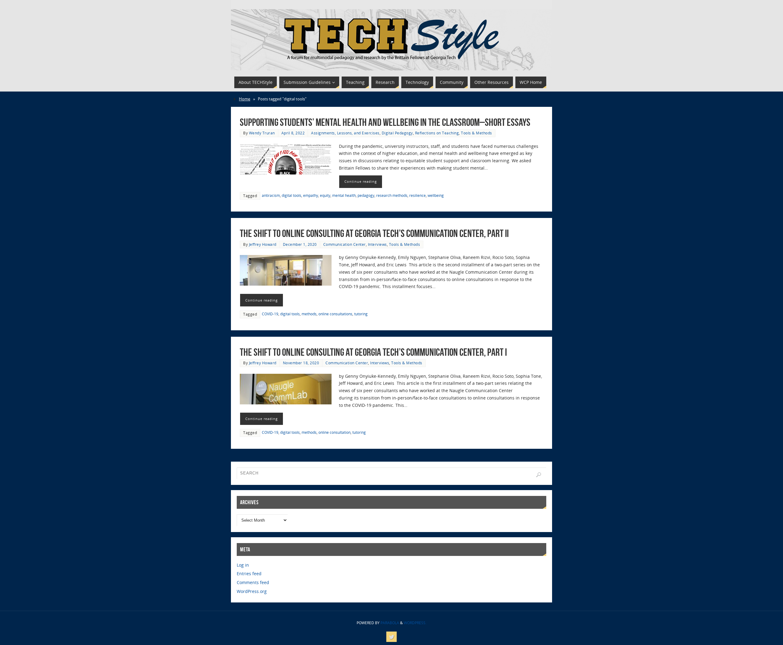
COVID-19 (270, 313)
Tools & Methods (476, 132)
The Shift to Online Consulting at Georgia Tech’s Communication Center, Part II (374, 233)
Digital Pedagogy (397, 132)
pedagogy (366, 195)
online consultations (335, 313)
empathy (310, 195)
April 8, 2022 (293, 132)
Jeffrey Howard (262, 244)
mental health (344, 195)
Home (244, 99)
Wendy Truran (262, 132)
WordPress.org (252, 591)
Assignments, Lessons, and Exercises (345, 132)
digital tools (291, 195)
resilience (417, 195)
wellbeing (436, 195)
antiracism (271, 195)
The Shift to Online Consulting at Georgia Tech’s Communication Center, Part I (374, 352)
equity (325, 195)
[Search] (539, 475)
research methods (391, 195)
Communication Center (344, 244)
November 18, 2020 (301, 362)
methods (309, 313)
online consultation (334, 432)
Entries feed (249, 573)
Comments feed (253, 582)
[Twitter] (391, 637)
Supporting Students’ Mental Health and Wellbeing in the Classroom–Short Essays (385, 122)
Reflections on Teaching (437, 132)
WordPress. (415, 622)
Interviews (377, 244)
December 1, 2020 (300, 244)
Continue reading (360, 181)
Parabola (389, 622)
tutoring (361, 313)
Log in (243, 565)
